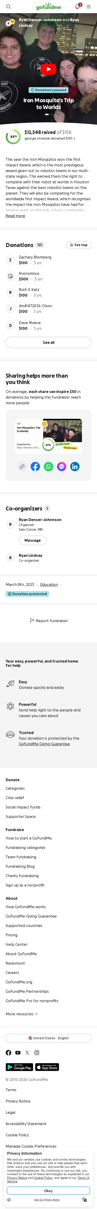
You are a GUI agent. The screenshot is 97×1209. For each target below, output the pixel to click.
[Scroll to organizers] (12, 21)
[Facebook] (35, 466)
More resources (19, 1014)
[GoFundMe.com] (48, 6)
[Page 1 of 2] (47, 114)
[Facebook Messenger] (61, 466)
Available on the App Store (47, 1067)
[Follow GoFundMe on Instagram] (36, 1052)
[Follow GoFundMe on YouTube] (18, 1052)
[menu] (88, 6)
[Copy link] (22, 466)
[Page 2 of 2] (51, 114)
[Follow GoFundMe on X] (27, 1052)
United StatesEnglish (51, 1038)
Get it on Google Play (19, 1067)
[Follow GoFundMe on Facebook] (8, 1052)
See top (81, 245)
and (49, 22)
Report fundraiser (52, 621)
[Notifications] (77, 6)
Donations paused (50, 90)
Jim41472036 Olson (35, 306)
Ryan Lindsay (30, 555)
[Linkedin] (75, 466)
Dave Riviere (30, 323)
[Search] (8, 6)
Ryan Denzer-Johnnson (40, 520)
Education (49, 584)
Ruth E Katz (29, 289)
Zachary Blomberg (35, 257)
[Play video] (48, 69)
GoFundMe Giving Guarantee (44, 744)
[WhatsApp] (48, 466)
